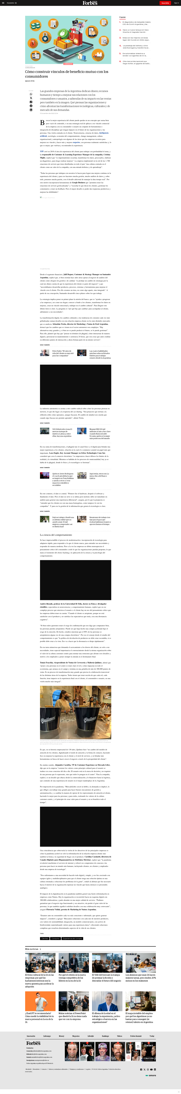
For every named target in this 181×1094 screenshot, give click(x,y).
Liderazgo (47, 1036)
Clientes (45, 938)
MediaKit (28, 1069)
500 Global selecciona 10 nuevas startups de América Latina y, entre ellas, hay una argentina (62, 432)
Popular (122, 17)
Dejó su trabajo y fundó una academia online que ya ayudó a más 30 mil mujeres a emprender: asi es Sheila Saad (63, 522)
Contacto (44, 1069)
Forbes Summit (135, 1036)
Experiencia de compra (72, 938)
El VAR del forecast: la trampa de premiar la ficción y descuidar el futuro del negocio (106, 978)
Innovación (31, 1036)
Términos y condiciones (76, 1069)
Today (152, 1036)
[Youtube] (151, 1069)
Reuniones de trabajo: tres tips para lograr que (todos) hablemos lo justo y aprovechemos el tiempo (100, 521)
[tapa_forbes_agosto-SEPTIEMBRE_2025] (148, 1051)
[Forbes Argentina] (90, 3)
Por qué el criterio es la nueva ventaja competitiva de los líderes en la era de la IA (72, 978)
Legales (88, 1069)
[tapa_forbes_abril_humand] (87, 1051)
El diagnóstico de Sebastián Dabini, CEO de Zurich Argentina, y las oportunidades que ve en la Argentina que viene (137, 23)
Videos (119, 1036)
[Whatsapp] (31, 94)
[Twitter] (31, 98)
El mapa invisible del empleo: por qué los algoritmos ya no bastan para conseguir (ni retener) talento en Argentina (139, 1017)
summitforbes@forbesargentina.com (41, 1057)
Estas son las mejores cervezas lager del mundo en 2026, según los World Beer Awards (136, 39)
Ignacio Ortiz (29, 81)
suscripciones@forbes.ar (42, 1060)
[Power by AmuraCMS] (150, 1075)
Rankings (105, 1036)
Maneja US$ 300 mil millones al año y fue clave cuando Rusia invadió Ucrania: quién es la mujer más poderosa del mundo (100, 433)
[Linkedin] (31, 110)
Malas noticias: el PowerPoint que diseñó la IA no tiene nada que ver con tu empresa (73, 1016)
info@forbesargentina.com (39, 1054)
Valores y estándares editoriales (58, 1069)
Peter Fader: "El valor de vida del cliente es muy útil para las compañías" (63, 353)
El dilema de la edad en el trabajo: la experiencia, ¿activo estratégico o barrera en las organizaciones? (106, 1017)
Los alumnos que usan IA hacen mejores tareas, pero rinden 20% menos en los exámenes (141, 978)
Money (61, 1036)
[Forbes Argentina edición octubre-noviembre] (133, 1051)
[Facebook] (31, 102)
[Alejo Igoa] (102, 1051)
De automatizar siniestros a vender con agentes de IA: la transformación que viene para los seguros (136, 54)
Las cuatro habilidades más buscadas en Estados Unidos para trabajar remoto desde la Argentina (100, 354)
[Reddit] (31, 106)
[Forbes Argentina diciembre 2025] (117, 1051)
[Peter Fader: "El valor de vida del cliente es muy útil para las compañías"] (44, 353)
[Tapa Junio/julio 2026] (72, 1051)
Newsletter (36, 1069)
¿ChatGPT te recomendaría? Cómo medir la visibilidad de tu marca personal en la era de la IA (39, 1017)
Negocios (76, 1036)
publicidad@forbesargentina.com (41, 1051)
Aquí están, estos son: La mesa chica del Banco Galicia (99, 476)
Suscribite (165, 3)
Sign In (176, 3)
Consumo (55, 938)
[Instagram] (148, 1069)
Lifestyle (91, 1036)
